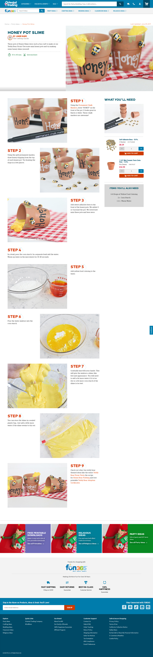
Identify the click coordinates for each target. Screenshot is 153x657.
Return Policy (88, 630)
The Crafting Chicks (21, 38)
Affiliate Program (59, 630)
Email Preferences (89, 644)
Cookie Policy (113, 638)
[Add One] (141, 149)
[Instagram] (148, 607)
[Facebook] (124, 607)
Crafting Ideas (7, 624)
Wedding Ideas (7, 627)
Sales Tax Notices (89, 636)
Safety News (113, 630)
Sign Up (69, 607)
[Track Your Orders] (128, 4)
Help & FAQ (87, 624)
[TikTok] (136, 607)
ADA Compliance (89, 641)
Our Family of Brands (61, 624)
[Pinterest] (130, 607)
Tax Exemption (88, 638)
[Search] (120, 3)
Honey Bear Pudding (81, 478)
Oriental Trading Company (33, 621)
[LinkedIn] (142, 607)
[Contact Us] (134, 4)
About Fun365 (58, 621)
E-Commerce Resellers (116, 636)
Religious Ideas (8, 633)
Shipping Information (90, 633)
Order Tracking (88, 627)
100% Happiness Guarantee (63, 627)
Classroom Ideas (8, 630)
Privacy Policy (114, 621)
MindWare (28, 624)
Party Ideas (15, 24)
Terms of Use (113, 624)
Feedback (151, 330)
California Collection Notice (118, 627)
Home (7, 24)
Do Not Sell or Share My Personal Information (123, 633)
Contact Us (87, 621)
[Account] (140, 4)
